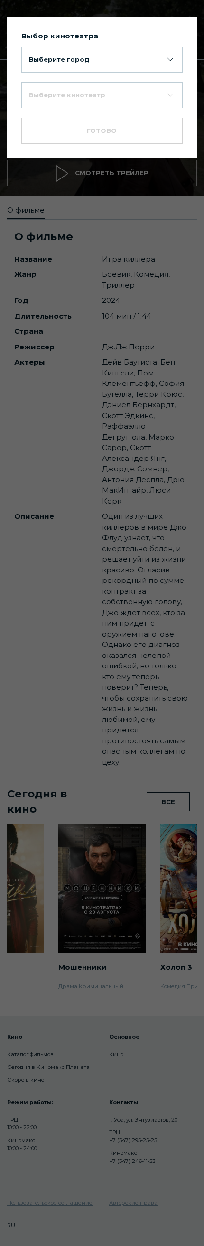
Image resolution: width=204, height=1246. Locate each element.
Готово (102, 130)
